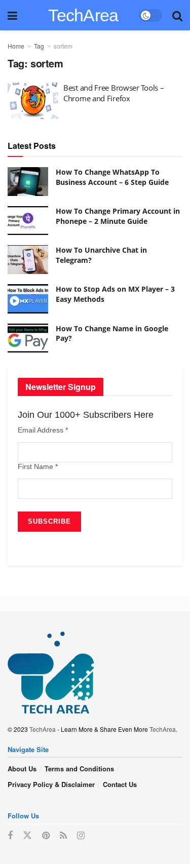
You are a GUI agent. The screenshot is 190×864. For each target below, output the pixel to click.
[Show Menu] (12, 15)
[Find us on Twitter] (27, 835)
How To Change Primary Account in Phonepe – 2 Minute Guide (118, 216)
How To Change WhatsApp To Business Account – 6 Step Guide (112, 177)
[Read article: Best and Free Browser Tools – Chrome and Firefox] (33, 101)
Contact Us (120, 784)
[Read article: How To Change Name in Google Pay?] (28, 338)
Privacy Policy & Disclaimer (51, 784)
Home (16, 46)
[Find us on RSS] (63, 835)
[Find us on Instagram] (81, 835)
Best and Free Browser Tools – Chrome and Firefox (113, 93)
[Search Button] (177, 15)
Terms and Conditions (79, 768)
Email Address (43, 430)
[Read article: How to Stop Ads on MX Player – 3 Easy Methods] (28, 298)
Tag (39, 46)
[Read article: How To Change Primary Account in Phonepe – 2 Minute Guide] (28, 220)
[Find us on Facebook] (10, 835)
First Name (38, 466)
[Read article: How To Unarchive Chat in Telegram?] (28, 259)
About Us (22, 768)
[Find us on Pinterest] (46, 835)
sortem (63, 46)
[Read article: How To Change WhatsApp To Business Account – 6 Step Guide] (28, 181)
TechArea (83, 15)
